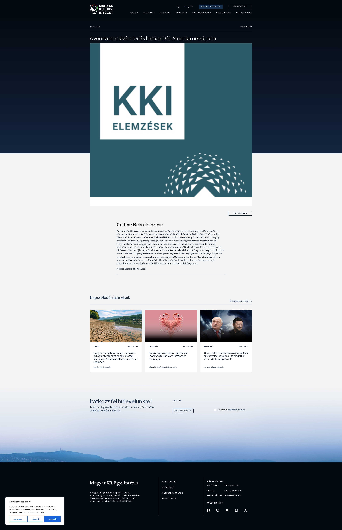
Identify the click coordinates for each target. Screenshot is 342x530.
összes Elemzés (239, 301)
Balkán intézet (223, 13)
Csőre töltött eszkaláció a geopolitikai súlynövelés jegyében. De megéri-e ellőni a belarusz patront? (226, 355)
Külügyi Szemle (244, 13)
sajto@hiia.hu (233, 491)
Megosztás (240, 213)
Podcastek (181, 13)
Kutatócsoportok (201, 13)
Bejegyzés (246, 27)
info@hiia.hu (232, 486)
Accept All (52, 519)
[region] (34, 511)
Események (148, 13)
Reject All (35, 519)
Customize (17, 519)
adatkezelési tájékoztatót (236, 410)
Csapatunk (168, 487)
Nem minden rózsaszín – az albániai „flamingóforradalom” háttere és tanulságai (168, 355)
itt (134, 268)
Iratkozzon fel (210, 7)
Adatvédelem (169, 499)
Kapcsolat (240, 7)
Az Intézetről (170, 482)
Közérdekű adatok (172, 493)
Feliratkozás (183, 411)
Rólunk (134, 13)
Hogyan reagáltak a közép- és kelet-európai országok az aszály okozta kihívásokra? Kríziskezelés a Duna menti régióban (115, 357)
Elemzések (165, 13)
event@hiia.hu (233, 495)
